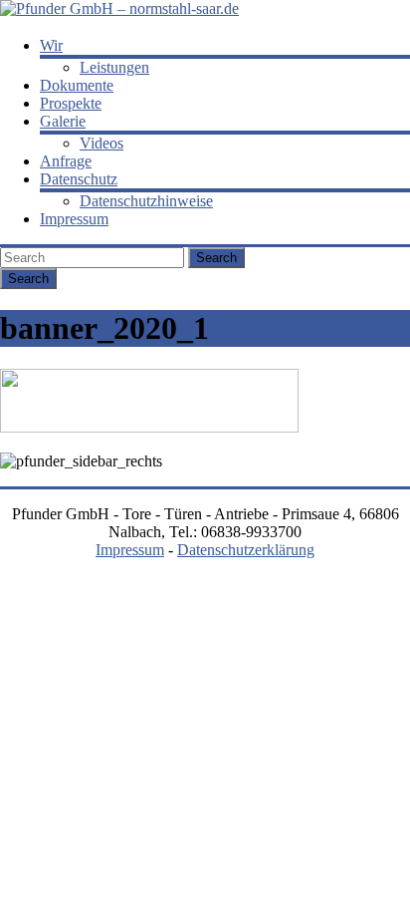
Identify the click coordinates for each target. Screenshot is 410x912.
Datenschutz (78, 178)
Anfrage (66, 160)
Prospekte (71, 103)
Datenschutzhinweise (146, 200)
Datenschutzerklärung (245, 549)
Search (216, 257)
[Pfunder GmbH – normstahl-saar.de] (119, 8)
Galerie (63, 121)
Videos (101, 143)
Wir (51, 45)
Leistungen (114, 67)
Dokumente (76, 85)
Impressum (74, 218)
